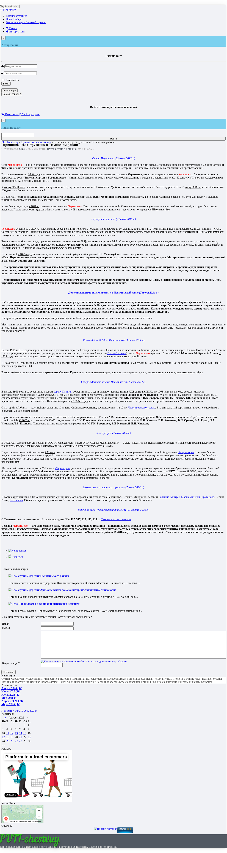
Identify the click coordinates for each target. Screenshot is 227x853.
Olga (22, 148)
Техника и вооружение (15, 681)
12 (11, 733)
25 (7, 740)
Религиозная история (164, 681)
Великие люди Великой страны (203, 678)
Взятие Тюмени (116, 353)
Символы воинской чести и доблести (95, 681)
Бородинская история (150, 678)
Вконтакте (11, 114)
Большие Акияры (169, 496)
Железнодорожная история (134, 681)
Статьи (5, 678)
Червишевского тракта (141, 407)
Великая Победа (40, 681)
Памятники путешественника (90, 678)
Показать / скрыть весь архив (19, 710)
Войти (6, 83)
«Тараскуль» (62, 468)
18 (7, 737)
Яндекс (35, 114)
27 (16, 740)
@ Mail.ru (24, 114)
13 (16, 733)
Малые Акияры (190, 496)
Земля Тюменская (61, 681)
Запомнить (12, 80)
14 (20, 733)
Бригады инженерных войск (195, 681)
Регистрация (9, 90)
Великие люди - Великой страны (26, 22)
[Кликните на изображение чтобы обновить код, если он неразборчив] (84, 661)
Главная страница (16, 15)
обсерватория (186, 452)
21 (20, 737)
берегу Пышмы (63, 391)
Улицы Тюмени (173, 678)
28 (20, 740)
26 (11, 740)
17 (3, 737)
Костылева (16, 500)
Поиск (13, 28)
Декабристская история (122, 678)
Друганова (207, 496)
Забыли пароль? (12, 94)
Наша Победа (14, 19)
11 (7, 733)
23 (29, 737)
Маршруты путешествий (26, 678)
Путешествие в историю (62, 148)
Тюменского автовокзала (116, 519)
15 (24, 733)
